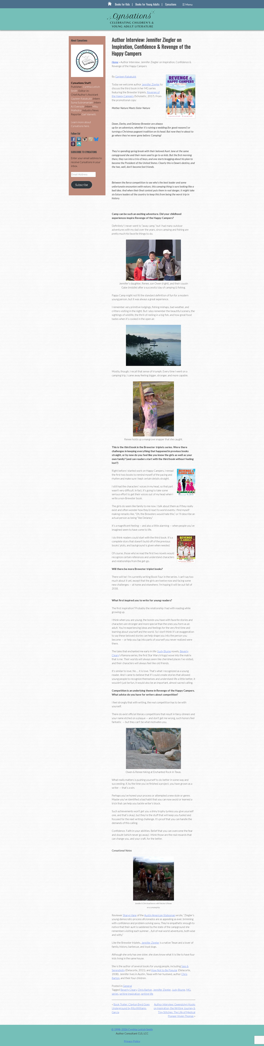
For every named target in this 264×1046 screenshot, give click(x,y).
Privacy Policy (132, 1041)
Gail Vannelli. (89, 114)
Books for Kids (122, 4)
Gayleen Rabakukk (125, 76)
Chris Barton (145, 989)
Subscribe (81, 185)
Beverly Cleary (128, 989)
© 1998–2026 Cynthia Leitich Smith (132, 1029)
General (127, 985)
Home (115, 62)
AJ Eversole (77, 106)
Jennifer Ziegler (151, 84)
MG (188, 989)
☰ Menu (187, 4)
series (115, 993)
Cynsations (170, 4)
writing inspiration (129, 993)
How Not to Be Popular (164, 970)
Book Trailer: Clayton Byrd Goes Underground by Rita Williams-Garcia (131, 1008)
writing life (147, 993)
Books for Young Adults (147, 4)
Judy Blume (164, 651)
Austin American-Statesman (159, 915)
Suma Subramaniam (82, 102)
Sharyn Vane (130, 915)
